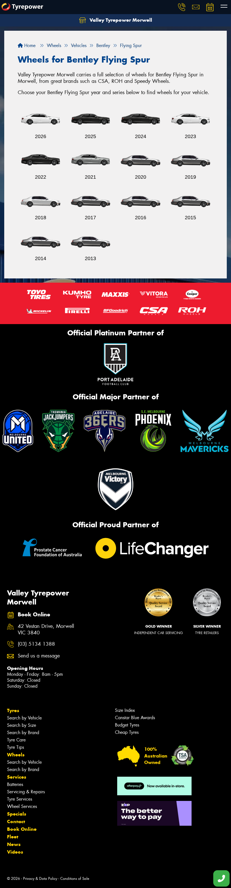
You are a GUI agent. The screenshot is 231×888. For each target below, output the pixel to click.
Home (29, 45)
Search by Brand (23, 733)
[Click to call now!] (181, 7)
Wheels (16, 755)
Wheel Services (22, 806)
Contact (16, 821)
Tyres (13, 710)
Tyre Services (19, 799)
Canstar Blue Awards (135, 718)
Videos (15, 852)
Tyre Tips (15, 747)
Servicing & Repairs (26, 792)
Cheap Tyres (127, 732)
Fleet (12, 837)
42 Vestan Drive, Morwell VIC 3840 (46, 629)
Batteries (15, 784)
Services (16, 777)
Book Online (22, 829)
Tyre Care (16, 740)
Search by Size (21, 725)
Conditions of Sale (74, 878)
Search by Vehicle (24, 718)
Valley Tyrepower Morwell (120, 20)
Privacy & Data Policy (40, 878)
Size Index (125, 710)
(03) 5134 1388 (36, 644)
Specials (16, 814)
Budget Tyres (127, 725)
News (14, 844)
